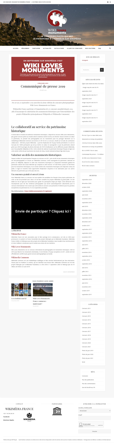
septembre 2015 (87, 241)
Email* (80, 415)
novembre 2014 (86, 252)
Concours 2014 (86, 320)
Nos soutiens (90, 48)
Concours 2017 (86, 331)
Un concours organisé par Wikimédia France (16, 2)
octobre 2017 (86, 225)
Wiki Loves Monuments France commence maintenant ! (41, 301)
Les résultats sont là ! (19, 299)
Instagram (85, 60)
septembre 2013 (87, 264)
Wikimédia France (18, 234)
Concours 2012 (86, 312)
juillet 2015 (85, 248)
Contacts (96, 162)
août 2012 (85, 283)
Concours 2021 (86, 346)
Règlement (25, 48)
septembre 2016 (87, 233)
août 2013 (85, 267)
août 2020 (85, 195)
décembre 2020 (86, 183)
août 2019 (85, 206)
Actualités (47, 48)
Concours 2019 (43, 83)
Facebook (6, 417)
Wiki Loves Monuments (21, 246)
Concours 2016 (86, 327)
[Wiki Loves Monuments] (57, 25)
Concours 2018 (86, 335)
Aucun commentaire (69, 272)
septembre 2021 (87, 179)
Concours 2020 (86, 343)
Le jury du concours (74, 48)
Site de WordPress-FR (88, 387)
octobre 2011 (86, 290)
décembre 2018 (86, 210)
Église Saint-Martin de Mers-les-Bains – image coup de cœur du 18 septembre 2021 (93, 87)
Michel (84, 165)
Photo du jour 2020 (87, 354)
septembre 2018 (87, 218)
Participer (36, 48)
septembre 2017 (87, 229)
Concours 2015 (86, 324)
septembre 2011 (87, 294)
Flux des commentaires (88, 383)
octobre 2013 (86, 260)
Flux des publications (88, 380)
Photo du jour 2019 (87, 350)
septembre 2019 (87, 202)
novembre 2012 (86, 275)
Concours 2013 (86, 316)
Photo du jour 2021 (87, 358)
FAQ (99, 48)
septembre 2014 (87, 256)
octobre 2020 (86, 187)
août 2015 (85, 244)
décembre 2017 (86, 221)
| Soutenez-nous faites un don (41, 2)
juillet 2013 (85, 271)
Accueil (16, 48)
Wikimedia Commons (20, 257)
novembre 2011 (86, 287)
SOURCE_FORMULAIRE (85, 408)
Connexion (85, 376)
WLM (83, 362)
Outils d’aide (59, 48)
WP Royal (14, 440)
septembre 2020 (87, 191)
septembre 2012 (87, 279)
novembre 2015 (86, 237)
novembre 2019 (86, 199)
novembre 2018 (86, 214)
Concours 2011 (86, 308)
